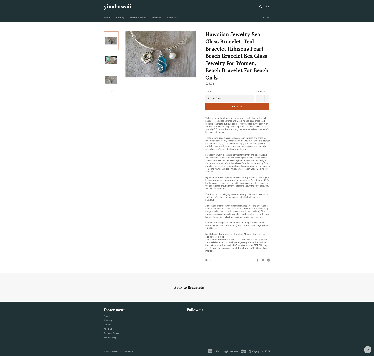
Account (266, 17)
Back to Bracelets (188, 287)
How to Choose (138, 17)
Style (208, 92)
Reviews (156, 17)
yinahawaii (117, 6)
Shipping (108, 320)
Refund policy (110, 337)
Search (107, 316)
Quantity (260, 92)
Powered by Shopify (125, 351)
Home (107, 17)
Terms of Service (112, 333)
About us (171, 17)
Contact (107, 324)
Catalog (120, 17)
